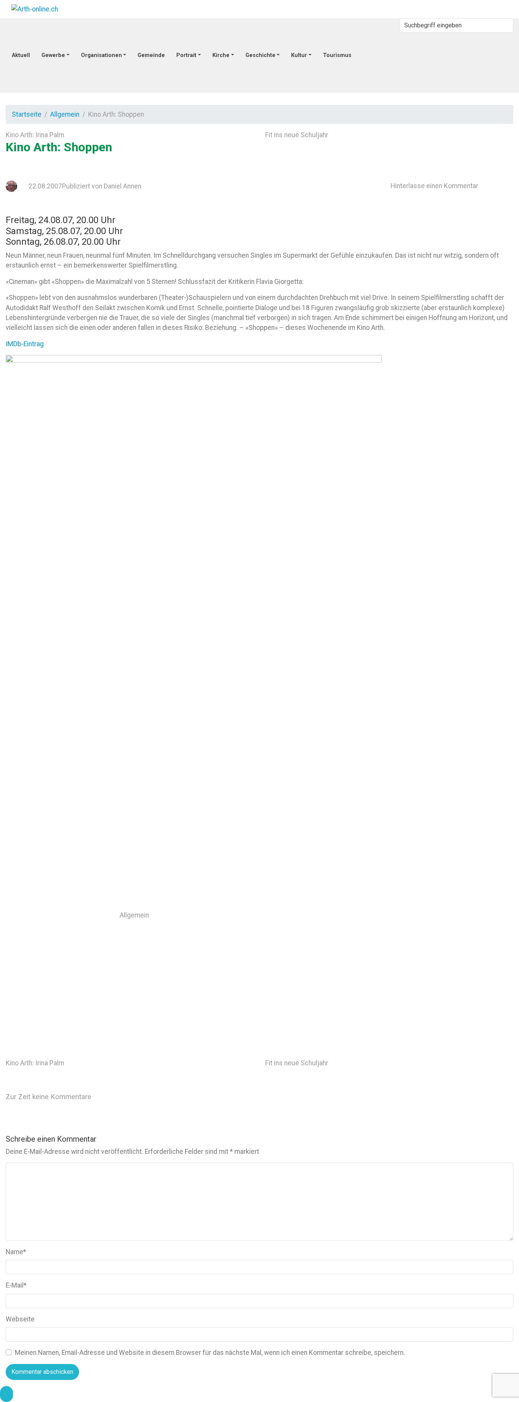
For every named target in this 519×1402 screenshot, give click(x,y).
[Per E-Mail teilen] (438, 972)
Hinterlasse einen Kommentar (434, 185)
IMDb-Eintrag (25, 344)
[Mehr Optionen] (322, 1029)
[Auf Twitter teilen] (323, 915)
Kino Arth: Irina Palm (35, 135)
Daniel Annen (122, 186)
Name (16, 1252)
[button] (6, 1394)
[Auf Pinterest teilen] (323, 972)
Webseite (20, 1319)
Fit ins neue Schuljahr (296, 135)
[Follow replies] (154, 1096)
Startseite (26, 114)
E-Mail (16, 1285)
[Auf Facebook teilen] (438, 915)
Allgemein (64, 114)
